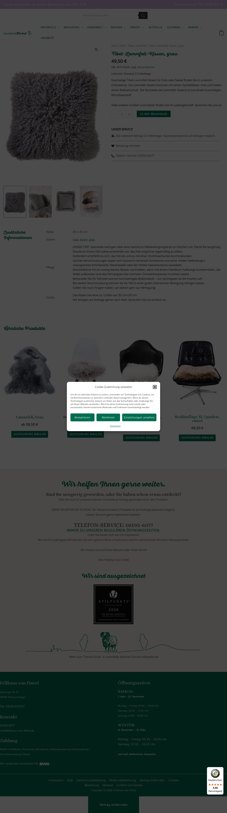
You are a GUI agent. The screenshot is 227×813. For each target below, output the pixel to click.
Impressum (115, 426)
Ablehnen (108, 417)
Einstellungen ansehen (139, 417)
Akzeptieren (82, 417)
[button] (155, 387)
